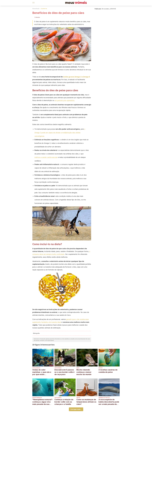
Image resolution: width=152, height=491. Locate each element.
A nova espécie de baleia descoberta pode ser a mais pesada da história (109, 402)
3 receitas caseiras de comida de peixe (108, 371)
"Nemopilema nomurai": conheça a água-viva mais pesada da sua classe (42, 402)
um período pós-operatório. (65, 100)
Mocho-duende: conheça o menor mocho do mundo (83, 372)
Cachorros (44, 8)
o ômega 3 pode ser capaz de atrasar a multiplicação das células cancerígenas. (59, 132)
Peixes (100, 368)
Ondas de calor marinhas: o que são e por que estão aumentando (41, 372)
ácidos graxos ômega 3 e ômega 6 (76, 77)
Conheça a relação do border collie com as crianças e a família (63, 402)
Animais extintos (104, 397)
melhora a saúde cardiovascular (46, 157)
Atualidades (36, 368)
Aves (77, 368)
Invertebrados (37, 397)
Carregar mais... (76, 409)
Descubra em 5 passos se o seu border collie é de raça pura (64, 372)
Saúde (78, 397)
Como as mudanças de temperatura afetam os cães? (86, 402)
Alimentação (35, 8)
